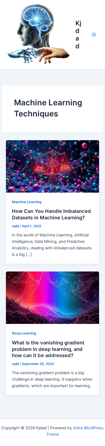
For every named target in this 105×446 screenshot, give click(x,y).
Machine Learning (26, 202)
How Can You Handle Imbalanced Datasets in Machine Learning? (51, 214)
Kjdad (78, 34)
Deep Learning (24, 333)
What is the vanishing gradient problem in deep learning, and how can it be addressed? (48, 349)
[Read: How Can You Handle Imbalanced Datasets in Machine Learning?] (52, 166)
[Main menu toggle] (94, 34)
